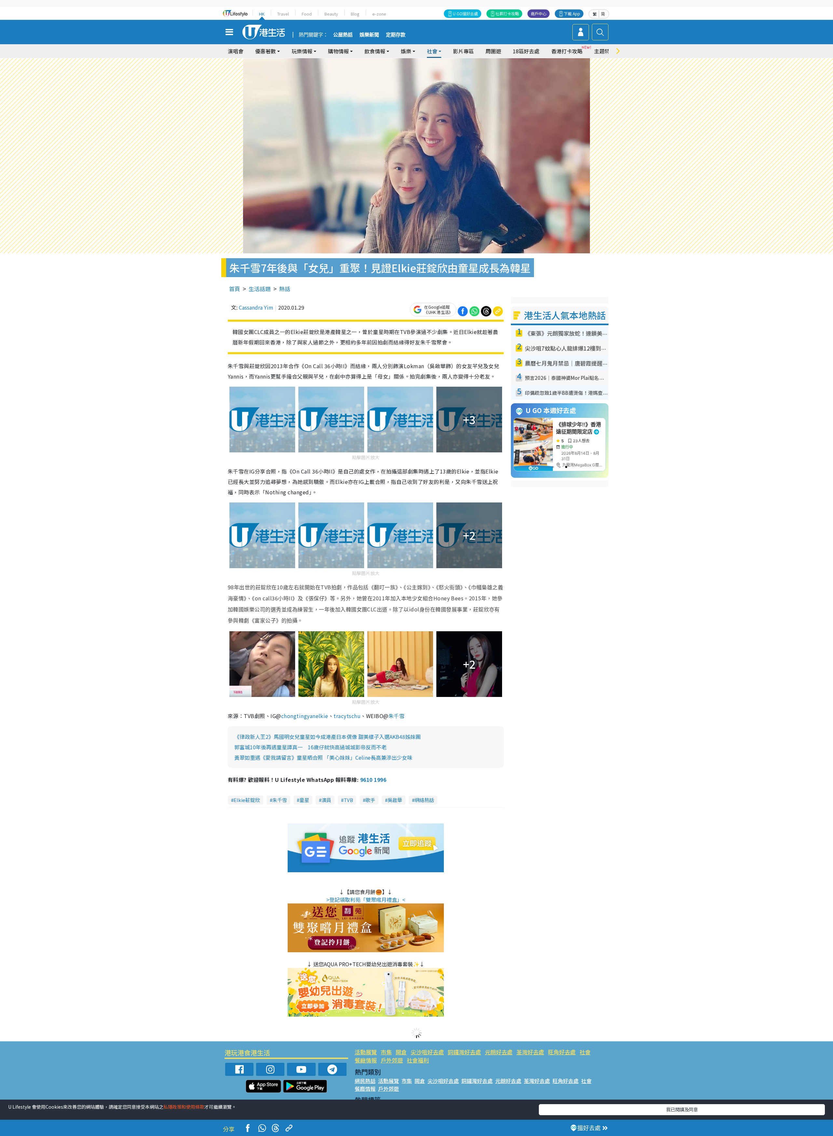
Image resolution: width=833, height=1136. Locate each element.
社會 (585, 1052)
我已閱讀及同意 (682, 1109)
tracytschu (347, 716)
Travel (283, 14)
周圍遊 (493, 51)
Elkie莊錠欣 (247, 799)
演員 (326, 799)
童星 (304, 799)
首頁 (234, 289)
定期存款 (395, 34)
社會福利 (418, 1060)
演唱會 (235, 51)
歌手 (370, 799)
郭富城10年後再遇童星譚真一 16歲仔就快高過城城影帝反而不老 (310, 747)
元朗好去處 (498, 1052)
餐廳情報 (366, 1060)
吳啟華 (395, 799)
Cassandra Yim (256, 307)
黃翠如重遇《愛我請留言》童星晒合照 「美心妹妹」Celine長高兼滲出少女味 (323, 757)
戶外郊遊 (392, 1060)
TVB (348, 799)
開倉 (401, 1052)
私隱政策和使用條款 (183, 1106)
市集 (386, 1052)
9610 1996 (373, 779)
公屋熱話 (343, 34)
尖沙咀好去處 (427, 1052)
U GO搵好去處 (465, 13)
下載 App (572, 13)
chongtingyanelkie (304, 716)
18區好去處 (526, 51)
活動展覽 (366, 1052)
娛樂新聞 (369, 34)
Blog (355, 14)
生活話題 (260, 289)
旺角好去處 (562, 1052)
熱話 (284, 289)
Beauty (331, 14)
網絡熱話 (424, 799)
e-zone (379, 14)
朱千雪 (396, 716)
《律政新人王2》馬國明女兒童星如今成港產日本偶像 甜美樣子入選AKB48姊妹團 (327, 737)
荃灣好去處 (530, 1052)
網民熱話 (365, 1081)
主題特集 (604, 51)
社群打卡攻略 (507, 13)
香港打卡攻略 (566, 51)
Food (307, 14)
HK (262, 14)
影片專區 (463, 51)
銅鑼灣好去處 (464, 1052)
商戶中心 (538, 13)
